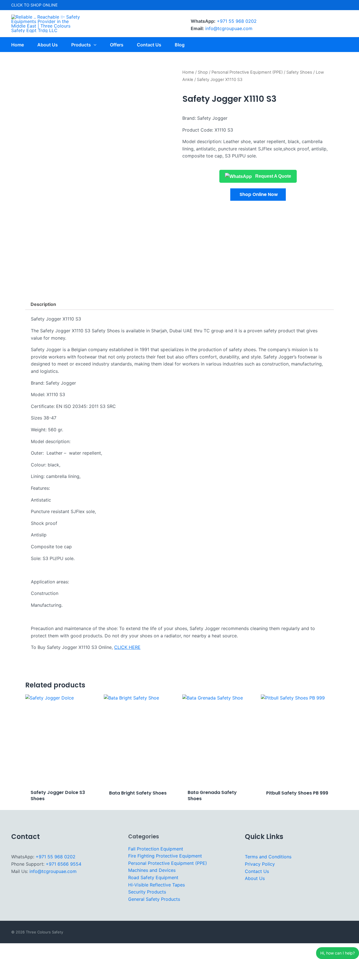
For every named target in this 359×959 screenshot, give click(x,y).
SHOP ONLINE (44, 5)
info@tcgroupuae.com (228, 28)
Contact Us (257, 871)
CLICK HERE (127, 647)
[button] (258, 194)
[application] (93, 44)
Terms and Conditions (268, 856)
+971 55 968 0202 (237, 21)
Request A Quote (272, 176)
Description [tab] (43, 304)
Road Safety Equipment (153, 877)
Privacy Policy (260, 864)
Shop (203, 72)
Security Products (147, 892)
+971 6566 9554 (63, 864)
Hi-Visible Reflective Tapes (156, 885)
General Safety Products (154, 899)
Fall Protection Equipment (155, 849)
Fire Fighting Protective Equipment (165, 856)
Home (188, 72)
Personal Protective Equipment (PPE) (247, 72)
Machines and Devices (152, 870)
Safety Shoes (299, 72)
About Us (255, 878)
